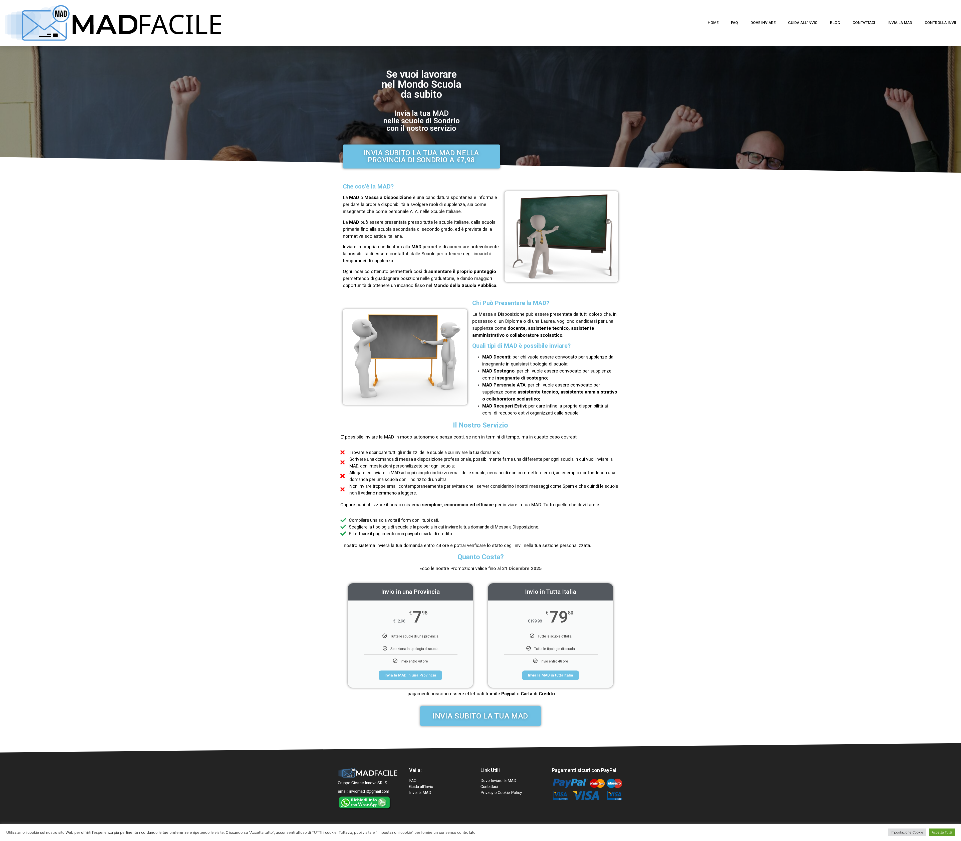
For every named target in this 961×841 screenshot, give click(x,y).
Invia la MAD (900, 22)
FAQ (734, 22)
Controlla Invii (940, 22)
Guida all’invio (803, 22)
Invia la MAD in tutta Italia (550, 675)
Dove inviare (763, 22)
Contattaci (864, 22)
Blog (835, 22)
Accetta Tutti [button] (942, 832)
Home (713, 22)
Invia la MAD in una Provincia (410, 675)
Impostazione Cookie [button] (907, 832)
